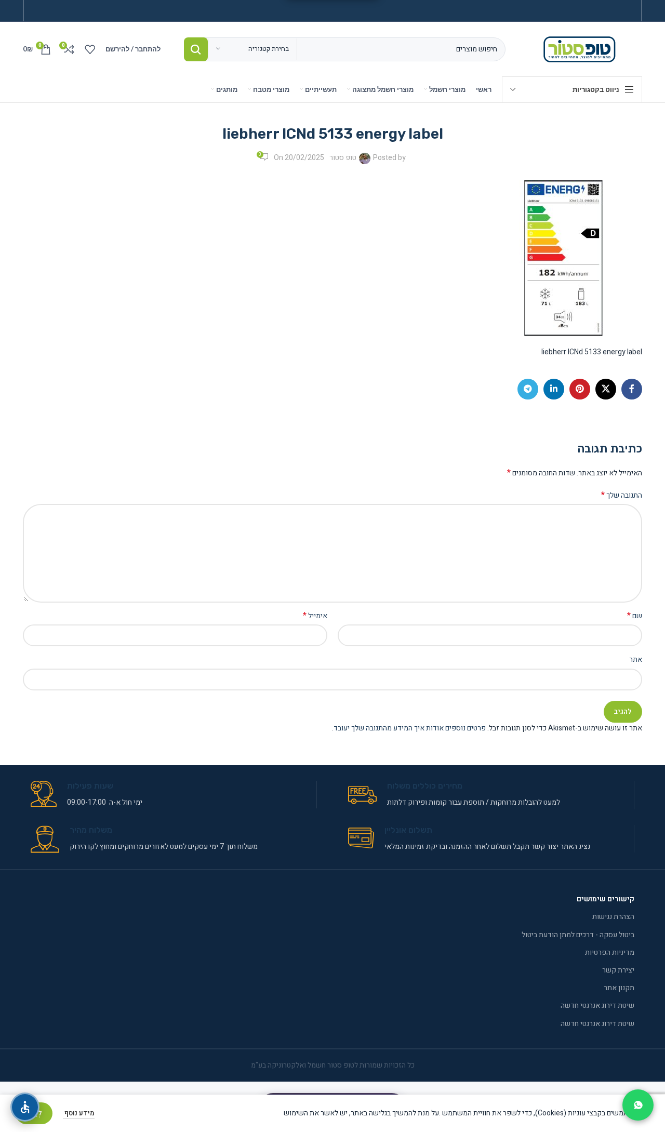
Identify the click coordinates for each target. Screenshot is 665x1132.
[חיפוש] (196, 49)
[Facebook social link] (631, 389)
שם (634, 616)
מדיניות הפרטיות (609, 952)
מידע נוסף (79, 1113)
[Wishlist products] (89, 49)
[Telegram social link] (527, 389)
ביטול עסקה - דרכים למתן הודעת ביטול (578, 934)
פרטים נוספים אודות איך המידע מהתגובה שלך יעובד (410, 728)
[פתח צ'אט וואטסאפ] (638, 1105)
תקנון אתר (619, 987)
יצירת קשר (618, 970)
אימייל (315, 616)
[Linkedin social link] (553, 389)
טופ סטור (342, 157)
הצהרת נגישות (613, 916)
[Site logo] (581, 48)
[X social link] (605, 389)
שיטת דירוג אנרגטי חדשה (597, 1005)
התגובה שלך (621, 495)
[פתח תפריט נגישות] (24, 1107)
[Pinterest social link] (579, 389)
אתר (635, 659)
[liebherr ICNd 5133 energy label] (564, 257)
